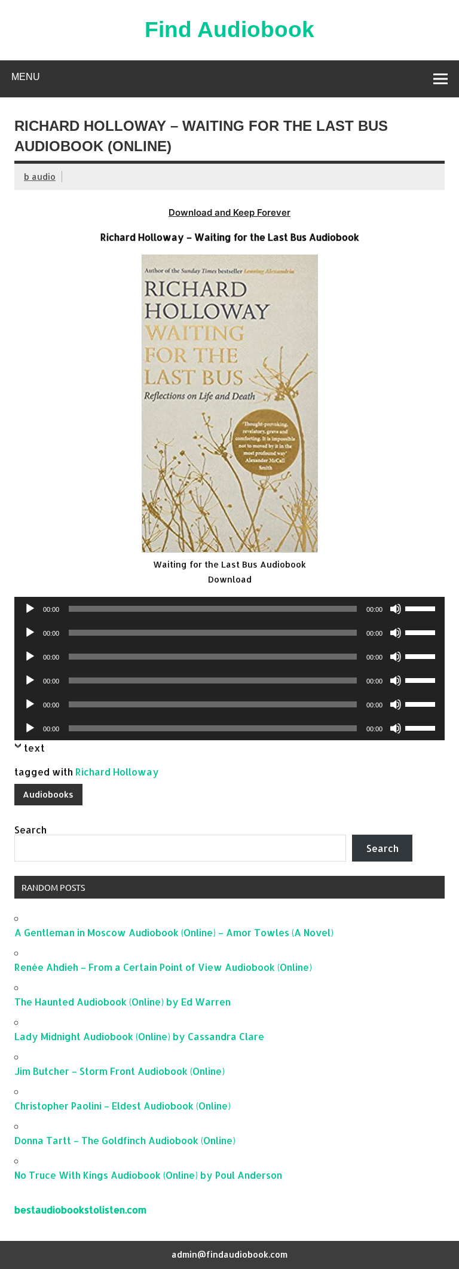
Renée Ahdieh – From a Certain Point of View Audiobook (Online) (163, 967)
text (34, 747)
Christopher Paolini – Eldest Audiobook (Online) (122, 1105)
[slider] (422, 607)
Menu (25, 77)
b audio (40, 176)
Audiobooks (48, 794)
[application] (229, 609)
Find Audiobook (229, 29)
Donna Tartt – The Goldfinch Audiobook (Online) (124, 1140)
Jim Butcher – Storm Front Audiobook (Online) (119, 1071)
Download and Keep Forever (229, 212)
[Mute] (396, 609)
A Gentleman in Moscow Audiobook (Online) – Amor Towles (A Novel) (173, 932)
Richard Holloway (117, 771)
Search (30, 829)
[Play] (30, 609)
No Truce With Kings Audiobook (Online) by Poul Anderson (148, 1175)
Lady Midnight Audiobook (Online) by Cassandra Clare (139, 1036)
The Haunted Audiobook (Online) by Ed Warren (122, 1001)
